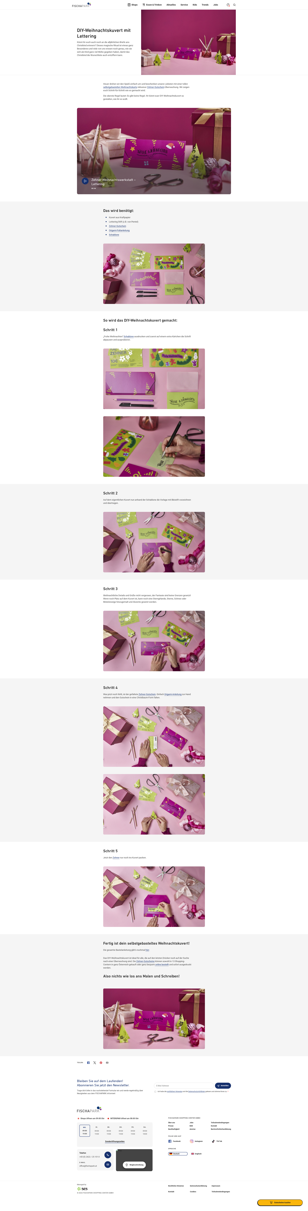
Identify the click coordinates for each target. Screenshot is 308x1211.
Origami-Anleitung (173, 694)
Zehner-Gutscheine (145, 961)
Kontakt (171, 1192)
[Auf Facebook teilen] (88, 1062)
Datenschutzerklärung (198, 1186)
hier (147, 950)
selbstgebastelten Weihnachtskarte (120, 87)
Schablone (114, 234)
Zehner (116, 857)
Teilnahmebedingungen (221, 1192)
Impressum (216, 1186)
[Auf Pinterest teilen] (101, 1062)
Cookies (193, 1192)
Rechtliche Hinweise (176, 1186)
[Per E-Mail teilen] (107, 1062)
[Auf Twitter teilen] (94, 1062)
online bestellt (162, 964)
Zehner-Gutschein (155, 87)
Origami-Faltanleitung (119, 230)
